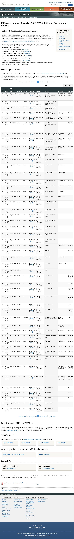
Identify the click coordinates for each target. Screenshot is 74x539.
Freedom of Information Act (41, 533)
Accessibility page (36, 484)
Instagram (35, 528)
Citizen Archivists (53, 2)
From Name (71, 91)
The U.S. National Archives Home (15, 3)
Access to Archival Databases (6, 511)
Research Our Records (7, 9)
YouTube (39, 528)
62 (40, 82)
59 (33, 82)
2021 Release (61, 443)
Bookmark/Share (62, 2)
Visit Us (52, 9)
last (54, 82)
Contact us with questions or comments (10, 490)
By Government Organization (5, 503)
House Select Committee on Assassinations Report (64, 45)
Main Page (61, 36)
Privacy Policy (31, 533)
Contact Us (70, 2)
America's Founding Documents (66, 9)
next (51, 82)
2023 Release (25, 443)
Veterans (16, 509)
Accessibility (25, 533)
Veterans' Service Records (22, 9)
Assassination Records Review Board (64, 48)
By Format (4, 501)
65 (46, 82)
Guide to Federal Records (29, 506)
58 (31, 82)
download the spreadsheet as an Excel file (52, 73)
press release (25, 49)
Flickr (44, 528)
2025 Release (8, 443)
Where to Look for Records (30, 510)
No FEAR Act (50, 533)
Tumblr (37, 528)
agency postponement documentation (32, 439)
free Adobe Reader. (17, 483)
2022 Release (44, 443)
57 (29, 82)
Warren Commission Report (64, 40)
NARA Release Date (12, 90)
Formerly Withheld (19, 90)
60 (36, 82)
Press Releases (44, 454)
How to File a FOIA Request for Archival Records (30, 517)
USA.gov (55, 533)
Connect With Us (37, 525)
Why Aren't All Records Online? (31, 513)
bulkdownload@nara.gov (13, 430)
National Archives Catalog (6, 506)
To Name (60, 91)
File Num (47, 91)
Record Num (7, 90)
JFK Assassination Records (22, 17)
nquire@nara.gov (11, 468)
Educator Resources (37, 9)
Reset (70, 85)
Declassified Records (30, 508)
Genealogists (17, 499)
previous (24, 82)
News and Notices (42, 499)
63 (42, 82)
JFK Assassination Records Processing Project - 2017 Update (19, 41)
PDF (31, 95)
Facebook (30, 528)
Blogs (41, 528)
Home (3, 17)
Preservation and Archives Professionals (18, 504)
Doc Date (31, 91)
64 (44, 82)
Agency (25, 91)
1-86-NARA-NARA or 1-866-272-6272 (37, 536)
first (20, 82)
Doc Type (38, 91)
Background (62, 38)
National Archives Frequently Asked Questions (30, 502)
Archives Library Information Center (6, 514)
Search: (46, 85)
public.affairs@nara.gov (48, 468)
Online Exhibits (5, 516)
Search (70, 4)
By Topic (4, 499)
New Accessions (41, 501)
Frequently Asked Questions (13, 454)
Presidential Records (6, 509)
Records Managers (18, 507)
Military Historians (18, 501)
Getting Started (29, 499)
